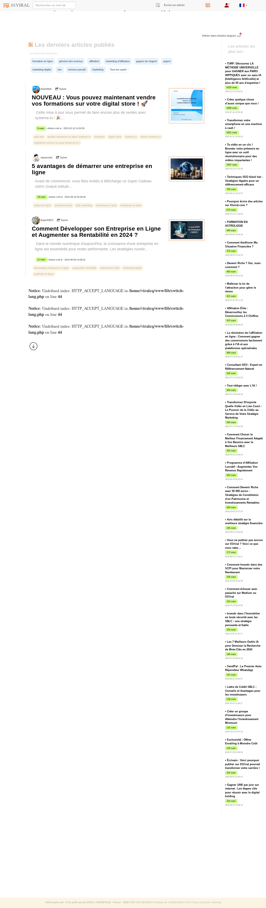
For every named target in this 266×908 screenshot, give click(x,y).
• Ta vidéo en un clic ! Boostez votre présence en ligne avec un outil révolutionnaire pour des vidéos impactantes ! (242, 152)
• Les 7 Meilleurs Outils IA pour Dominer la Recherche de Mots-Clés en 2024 (242, 645)
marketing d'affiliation (118, 61)
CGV (188, 902)
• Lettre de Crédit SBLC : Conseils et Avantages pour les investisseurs (242, 690)
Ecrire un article (174, 5)
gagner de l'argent (146, 61)
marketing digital (41, 69)
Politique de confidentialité (168, 902)
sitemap (216, 902)
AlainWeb (46, 89)
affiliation (94, 61)
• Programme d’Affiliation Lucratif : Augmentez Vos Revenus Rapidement (241, 466)
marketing (97, 69)
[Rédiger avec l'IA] (212, 4)
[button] (243, 3)
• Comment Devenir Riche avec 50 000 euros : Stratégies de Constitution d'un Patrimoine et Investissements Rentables (242, 495)
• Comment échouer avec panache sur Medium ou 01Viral (241, 592)
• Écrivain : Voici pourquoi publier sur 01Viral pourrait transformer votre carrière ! (242, 764)
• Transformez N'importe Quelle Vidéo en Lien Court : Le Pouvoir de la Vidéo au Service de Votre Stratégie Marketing (243, 410)
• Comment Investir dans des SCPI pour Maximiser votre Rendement (243, 568)
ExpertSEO (47, 220)
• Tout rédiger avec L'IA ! (241, 385)
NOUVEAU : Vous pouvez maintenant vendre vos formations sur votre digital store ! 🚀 (94, 100)
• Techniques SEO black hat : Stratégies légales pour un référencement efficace (243, 180)
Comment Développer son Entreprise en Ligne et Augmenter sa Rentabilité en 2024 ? (96, 231)
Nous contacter (201, 902)
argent (166, 61)
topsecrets (46, 157)
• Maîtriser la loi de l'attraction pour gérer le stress (240, 287)
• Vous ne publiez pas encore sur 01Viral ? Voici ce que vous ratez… (244, 544)
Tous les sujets (118, 69)
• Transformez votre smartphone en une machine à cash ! (243, 124)
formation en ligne (42, 61)
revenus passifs (77, 69)
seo (60, 69)
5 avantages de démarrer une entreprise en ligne (92, 169)
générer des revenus (71, 61)
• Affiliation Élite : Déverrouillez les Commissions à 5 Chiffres (241, 312)
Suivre (62, 89)
